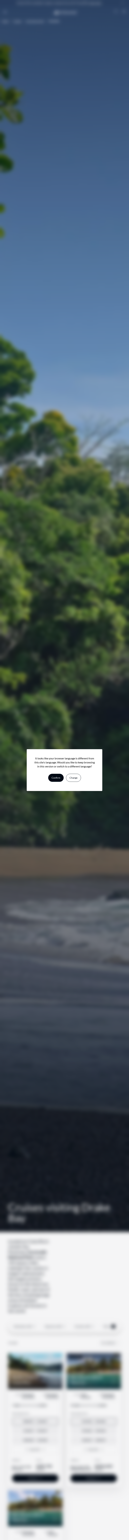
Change (73, 777)
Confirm (56, 777)
